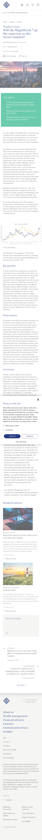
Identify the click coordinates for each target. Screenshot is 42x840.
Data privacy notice (12, 426)
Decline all (30, 436)
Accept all (12, 436)
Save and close (21, 442)
